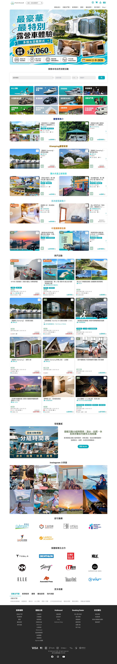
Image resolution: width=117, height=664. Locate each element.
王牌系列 (39, 614)
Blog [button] (103, 7)
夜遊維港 (24, 601)
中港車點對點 (81, 322)
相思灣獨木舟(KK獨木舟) (52, 285)
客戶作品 (78, 627)
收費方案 (78, 624)
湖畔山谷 (44, 154)
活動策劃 (58, 614)
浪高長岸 (44, 126)
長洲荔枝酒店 (45, 208)
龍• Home (15, 402)
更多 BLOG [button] (83, 446)
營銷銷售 (78, 619)
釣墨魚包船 (39, 622)
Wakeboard (39, 630)
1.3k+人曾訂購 (17, 293)
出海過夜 (39, 627)
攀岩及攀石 (75, 601)
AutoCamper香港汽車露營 (85, 400)
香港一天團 (45, 601)
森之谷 (80, 283)
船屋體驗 (39, 635)
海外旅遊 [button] (97, 7)
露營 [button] (81, 7)
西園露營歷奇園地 (96, 208)
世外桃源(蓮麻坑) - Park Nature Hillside (56, 324)
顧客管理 (78, 622)
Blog (58, 619)
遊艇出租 (57, 7)
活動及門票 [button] (66, 7)
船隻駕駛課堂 (39, 632)
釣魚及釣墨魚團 (15, 601)
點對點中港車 (45, 236)
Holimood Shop (58, 622)
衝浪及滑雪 (67, 601)
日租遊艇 (39, 616)
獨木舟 (31, 601)
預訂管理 (78, 616)
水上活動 (37, 601)
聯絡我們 (97, 622)
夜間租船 (39, 619)
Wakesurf (39, 624)
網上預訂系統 (78, 614)
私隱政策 (97, 616)
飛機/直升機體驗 (85, 601)
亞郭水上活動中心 (46, 181)
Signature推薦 (39, 640)
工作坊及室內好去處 (56, 601)
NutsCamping (95, 126)
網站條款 (97, 614)
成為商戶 (58, 616)
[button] (105, 37)
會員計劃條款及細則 (97, 619)
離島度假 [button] (88, 7)
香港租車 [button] (75, 7)
